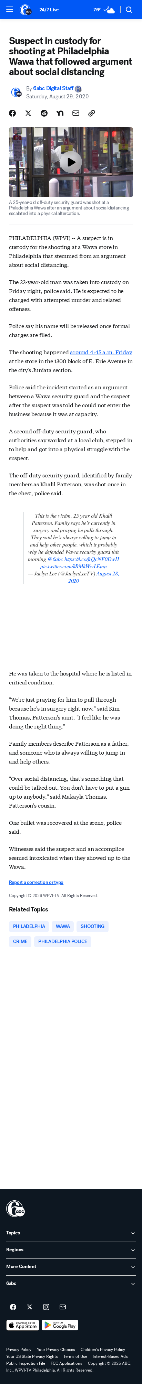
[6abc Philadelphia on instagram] (46, 1307)
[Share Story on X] (28, 113)
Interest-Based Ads (110, 1356)
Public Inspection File (25, 1363)
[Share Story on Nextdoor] (60, 113)
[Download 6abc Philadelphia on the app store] (22, 1325)
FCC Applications (66, 1363)
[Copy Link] (92, 113)
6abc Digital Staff (53, 88)
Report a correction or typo (36, 882)
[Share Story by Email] (76, 113)
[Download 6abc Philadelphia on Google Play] (60, 1325)
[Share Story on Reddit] (44, 113)
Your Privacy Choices (56, 1350)
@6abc (55, 558)
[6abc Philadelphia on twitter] (30, 1307)
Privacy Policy (18, 1350)
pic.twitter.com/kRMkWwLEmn (73, 566)
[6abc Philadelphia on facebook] (13, 1307)
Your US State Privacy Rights (32, 1356)
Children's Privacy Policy (103, 1350)
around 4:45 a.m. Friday (101, 352)
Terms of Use (75, 1356)
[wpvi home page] (15, 1208)
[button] (9, 9)
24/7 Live (49, 10)
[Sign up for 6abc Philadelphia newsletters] (63, 1307)
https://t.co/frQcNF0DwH (91, 558)
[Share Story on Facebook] (12, 113)
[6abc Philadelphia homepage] (26, 9)
